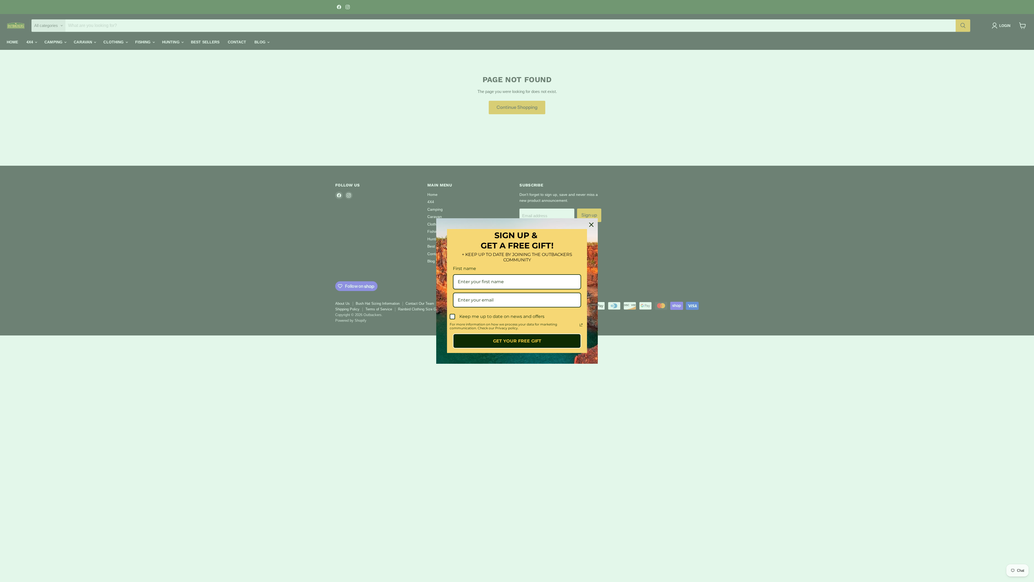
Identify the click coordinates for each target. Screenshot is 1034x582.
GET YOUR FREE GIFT (517, 341)
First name (464, 268)
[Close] (591, 224)
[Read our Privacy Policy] (581, 325)
